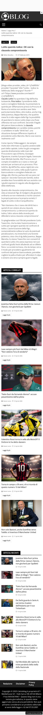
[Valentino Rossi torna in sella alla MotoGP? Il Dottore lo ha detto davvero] (21, 423)
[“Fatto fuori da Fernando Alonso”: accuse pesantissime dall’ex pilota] (21, 378)
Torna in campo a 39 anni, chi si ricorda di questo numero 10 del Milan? (19, 485)
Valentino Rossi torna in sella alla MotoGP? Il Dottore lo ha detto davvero (20, 440)
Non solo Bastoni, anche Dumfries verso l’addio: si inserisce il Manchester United (18, 531)
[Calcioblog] (15, 16)
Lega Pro (5, 42)
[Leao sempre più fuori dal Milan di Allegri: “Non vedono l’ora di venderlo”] (21, 332)
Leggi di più (6, 315)
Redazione (7, 683)
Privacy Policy (32, 683)
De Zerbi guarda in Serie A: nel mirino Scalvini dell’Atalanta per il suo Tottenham (27, 604)
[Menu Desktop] (3, 24)
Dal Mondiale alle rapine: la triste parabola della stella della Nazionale (27, 664)
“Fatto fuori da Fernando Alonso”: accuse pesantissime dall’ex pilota (19, 395)
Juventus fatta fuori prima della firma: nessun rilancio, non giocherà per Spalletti (20, 305)
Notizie (13, 42)
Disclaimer (20, 683)
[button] (41, 24)
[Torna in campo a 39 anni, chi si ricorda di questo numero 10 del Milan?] (21, 468)
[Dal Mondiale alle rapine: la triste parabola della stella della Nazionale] (7, 664)
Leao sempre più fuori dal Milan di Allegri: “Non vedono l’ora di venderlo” (19, 350)
